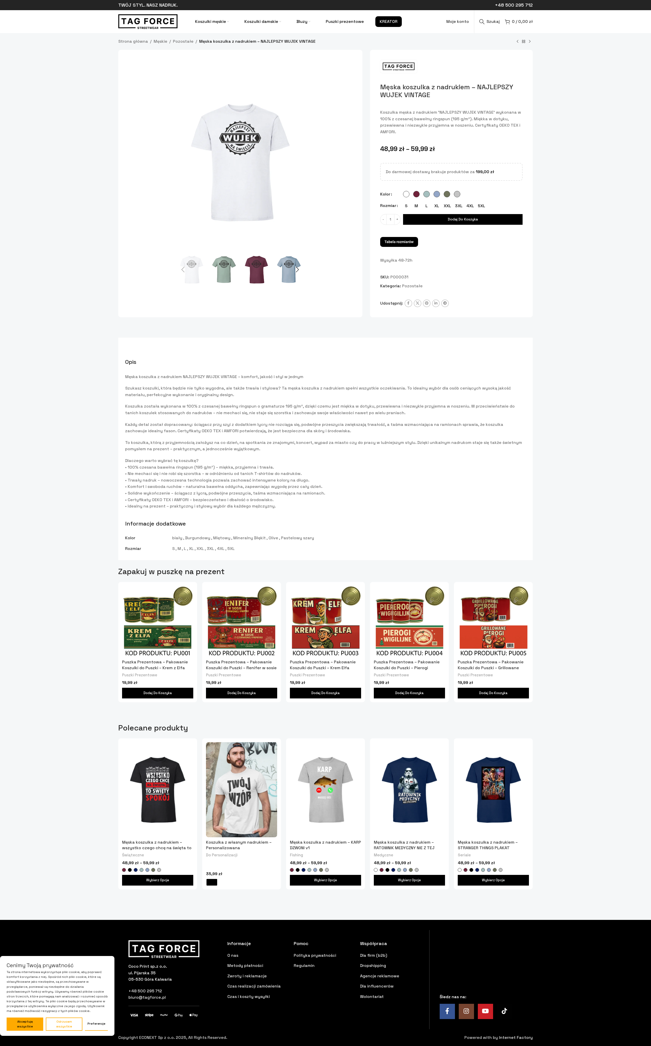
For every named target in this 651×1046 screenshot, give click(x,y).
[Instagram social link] (466, 1011)
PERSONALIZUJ (211, 882)
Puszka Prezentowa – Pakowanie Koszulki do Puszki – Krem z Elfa (155, 664)
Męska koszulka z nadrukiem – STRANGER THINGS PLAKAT (488, 845)
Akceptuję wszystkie (25, 1024)
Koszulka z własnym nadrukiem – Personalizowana (239, 845)
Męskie (160, 41)
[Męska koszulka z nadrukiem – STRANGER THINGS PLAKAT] (493, 789)
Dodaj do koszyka (463, 219)
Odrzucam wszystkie (64, 1024)
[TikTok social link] (504, 1011)
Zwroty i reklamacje (247, 976)
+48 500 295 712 (145, 991)
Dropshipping (373, 965)
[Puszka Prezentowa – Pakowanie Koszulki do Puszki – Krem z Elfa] (157, 621)
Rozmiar (388, 205)
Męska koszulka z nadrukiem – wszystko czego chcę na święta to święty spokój (156, 848)
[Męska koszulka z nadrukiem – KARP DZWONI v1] (325, 789)
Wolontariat (372, 996)
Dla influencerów (377, 986)
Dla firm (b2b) (373, 955)
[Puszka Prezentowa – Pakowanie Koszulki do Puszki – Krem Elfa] (325, 621)
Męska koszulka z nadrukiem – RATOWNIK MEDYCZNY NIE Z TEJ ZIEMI (404, 848)
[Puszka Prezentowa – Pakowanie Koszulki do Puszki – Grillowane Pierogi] (493, 621)
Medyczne (383, 855)
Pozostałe (183, 41)
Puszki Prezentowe (139, 675)
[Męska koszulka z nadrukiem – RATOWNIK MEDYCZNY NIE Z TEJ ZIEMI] (409, 789)
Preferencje (96, 1024)
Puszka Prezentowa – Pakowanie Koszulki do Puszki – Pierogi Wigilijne (407, 667)
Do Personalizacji (222, 855)
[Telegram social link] (445, 303)
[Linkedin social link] (436, 303)
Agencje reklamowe (379, 976)
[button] (183, 269)
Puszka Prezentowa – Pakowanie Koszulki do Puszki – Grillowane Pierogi (491, 667)
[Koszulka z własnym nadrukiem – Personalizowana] (241, 789)
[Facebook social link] (408, 303)
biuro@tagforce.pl (147, 997)
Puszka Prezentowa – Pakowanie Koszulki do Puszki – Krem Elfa (323, 664)
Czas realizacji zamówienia (254, 986)
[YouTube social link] (485, 1011)
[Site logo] (147, 21)
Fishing (296, 855)
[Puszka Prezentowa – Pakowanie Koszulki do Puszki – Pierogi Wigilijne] (409, 621)
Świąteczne (133, 855)
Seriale (464, 855)
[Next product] (530, 42)
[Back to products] (524, 42)
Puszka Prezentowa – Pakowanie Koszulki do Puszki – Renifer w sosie (241, 664)
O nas (232, 955)
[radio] (406, 194)
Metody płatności (245, 965)
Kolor (385, 194)
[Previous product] (517, 42)
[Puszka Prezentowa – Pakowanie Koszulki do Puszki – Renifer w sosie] (241, 621)
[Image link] (163, 948)
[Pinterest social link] (427, 303)
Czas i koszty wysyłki (248, 996)
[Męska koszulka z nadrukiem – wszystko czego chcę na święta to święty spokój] (157, 789)
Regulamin (304, 965)
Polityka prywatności (315, 955)
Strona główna (133, 41)
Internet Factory (516, 1037)
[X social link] (417, 303)
